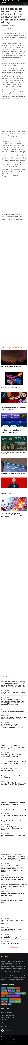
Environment (5, 998)
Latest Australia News (6, 1012)
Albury (7, 214)
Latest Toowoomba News (7, 1014)
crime (20, 214)
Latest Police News (6, 1019)
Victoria (18, 990)
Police (17, 219)
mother (8, 218)
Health (10, 998)
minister (8, 996)
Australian (16, 988)
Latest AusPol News (6, 1023)
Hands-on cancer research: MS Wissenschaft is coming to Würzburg (12, 921)
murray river (14, 218)
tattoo (21, 219)
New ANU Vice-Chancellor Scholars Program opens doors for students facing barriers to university (14, 886)
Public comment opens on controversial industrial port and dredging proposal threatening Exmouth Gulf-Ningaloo (12, 702)
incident (4, 216)
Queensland (11, 993)
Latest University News (7, 1021)
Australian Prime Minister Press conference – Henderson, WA (12, 878)
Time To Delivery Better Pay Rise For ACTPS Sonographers (13, 937)
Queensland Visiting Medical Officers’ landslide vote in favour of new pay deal (14, 747)
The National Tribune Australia (15, 1042)
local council (4, 993)
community (4, 990)
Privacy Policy (13, 1040)
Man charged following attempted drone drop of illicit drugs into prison (14, 828)
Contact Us (3, 1040)
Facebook (7, 1030)
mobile (16, 216)
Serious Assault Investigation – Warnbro (12, 901)
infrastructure (17, 998)
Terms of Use (13, 1036)
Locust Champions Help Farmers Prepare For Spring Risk (13, 803)
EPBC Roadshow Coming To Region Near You (11, 769)
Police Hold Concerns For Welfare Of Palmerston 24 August (13, 718)
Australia (11, 214)
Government (10, 988)
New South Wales (16, 996)
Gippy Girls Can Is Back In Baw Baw (14, 821)
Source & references (19, 180)
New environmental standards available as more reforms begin (12, 711)
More (18, 973)
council (23, 993)
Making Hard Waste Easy (10, 943)
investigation (10, 216)
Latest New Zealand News (8, 1017)
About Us (3, 1036)
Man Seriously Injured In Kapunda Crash (13, 693)
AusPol (3, 996)
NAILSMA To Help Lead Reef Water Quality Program (11, 755)
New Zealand (5, 1001)
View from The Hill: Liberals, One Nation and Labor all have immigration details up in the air (13, 725)
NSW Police (12, 219)
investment (4, 1004)
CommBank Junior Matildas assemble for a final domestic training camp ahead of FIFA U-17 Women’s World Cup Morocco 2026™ (13, 868)
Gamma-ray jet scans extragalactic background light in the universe (13, 762)
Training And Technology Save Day (13, 815)
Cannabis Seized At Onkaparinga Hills (13, 836)
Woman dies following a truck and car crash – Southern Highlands (13, 784)
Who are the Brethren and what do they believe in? (14, 894)
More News (14, 947)
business (11, 1001)
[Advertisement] (14, 114)
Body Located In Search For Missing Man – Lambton (11, 776)
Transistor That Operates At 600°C (13, 810)
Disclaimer (21, 1036)
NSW (7, 219)
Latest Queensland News (7, 1015)
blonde (16, 214)
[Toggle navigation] (25, 3)
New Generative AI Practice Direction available (11, 930)
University (18, 993)
